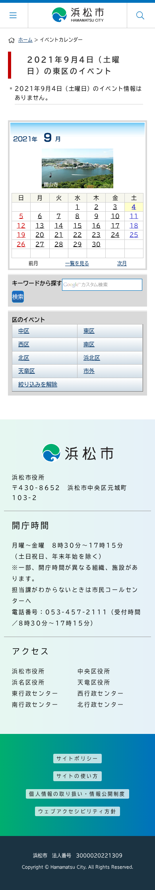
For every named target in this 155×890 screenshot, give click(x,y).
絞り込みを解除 (37, 384)
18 (134, 225)
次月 (122, 263)
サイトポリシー (77, 758)
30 (96, 244)
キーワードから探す (37, 283)
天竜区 (26, 371)
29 (77, 244)
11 (134, 216)
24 (115, 234)
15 (77, 225)
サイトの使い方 (77, 776)
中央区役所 (94, 671)
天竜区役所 (94, 682)
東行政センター (35, 693)
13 (39, 225)
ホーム (25, 39)
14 (58, 225)
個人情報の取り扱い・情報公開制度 (77, 794)
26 (21, 244)
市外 (89, 371)
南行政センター (35, 704)
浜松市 (77, 15)
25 (134, 234)
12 (21, 225)
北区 (23, 358)
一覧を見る (77, 263)
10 (115, 216)
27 (39, 244)
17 (115, 225)
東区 (89, 331)
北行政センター (101, 704)
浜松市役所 (28, 671)
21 (58, 234)
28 (58, 244)
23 (96, 234)
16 (96, 225)
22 (77, 234)
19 (21, 234)
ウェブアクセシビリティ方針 (77, 811)
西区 (23, 344)
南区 (89, 344)
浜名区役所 (28, 682)
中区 (23, 331)
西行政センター (101, 693)
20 (39, 234)
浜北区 (91, 358)
